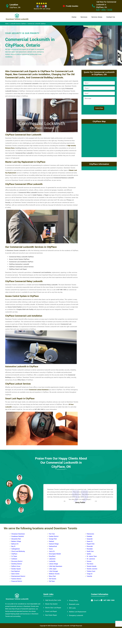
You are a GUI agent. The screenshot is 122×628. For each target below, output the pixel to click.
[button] (21, 509)
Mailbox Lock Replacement (77, 612)
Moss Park (52, 576)
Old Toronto (52, 579)
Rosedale (90, 549)
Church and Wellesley (18, 551)
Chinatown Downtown (18, 534)
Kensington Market (55, 554)
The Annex (90, 564)
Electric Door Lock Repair (53, 608)
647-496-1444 (104, 10)
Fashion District (16, 579)
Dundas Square (16, 569)
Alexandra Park (16, 539)
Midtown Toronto (54, 574)
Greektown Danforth (17, 536)
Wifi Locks (72, 608)
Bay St (13, 546)
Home (74, 17)
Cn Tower (14, 556)
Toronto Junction (92, 569)
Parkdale (89, 536)
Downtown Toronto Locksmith (60, 626)
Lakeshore (52, 559)
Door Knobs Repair (51, 615)
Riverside (90, 546)
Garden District (53, 536)
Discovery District (16, 561)
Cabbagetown (15, 549)
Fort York (52, 534)
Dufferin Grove (15, 566)
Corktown (14, 559)
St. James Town (92, 556)
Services (84, 17)
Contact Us (110, 17)
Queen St (89, 541)
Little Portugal (53, 571)
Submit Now (99, 108)
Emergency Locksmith (76, 615)
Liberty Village (53, 564)
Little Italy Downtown (55, 566)
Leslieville (52, 561)
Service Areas (96, 17)
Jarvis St (52, 551)
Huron (51, 549)
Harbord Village (54, 544)
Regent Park (90, 544)
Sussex (89, 561)
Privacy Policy (73, 601)
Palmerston (90, 534)
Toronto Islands (91, 566)
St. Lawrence (91, 559)
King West (52, 556)
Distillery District (16, 564)
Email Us (97, 600)
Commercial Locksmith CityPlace (37, 24)
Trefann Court (91, 571)
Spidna (89, 554)
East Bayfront (15, 571)
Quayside (90, 539)
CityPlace (14, 554)
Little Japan (52, 569)
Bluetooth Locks (74, 604)
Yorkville (89, 576)
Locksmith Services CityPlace (18, 24)
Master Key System (51, 604)
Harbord (51, 541)
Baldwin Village (16, 541)
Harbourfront (53, 546)
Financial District (16, 581)
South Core (90, 551)
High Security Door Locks (53, 600)
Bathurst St (14, 544)
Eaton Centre (15, 574)
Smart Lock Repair (51, 611)
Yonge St (89, 574)
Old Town (52, 581)
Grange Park (53, 539)
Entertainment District (18, 576)
